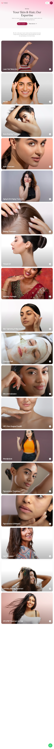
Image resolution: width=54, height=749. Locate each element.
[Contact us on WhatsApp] (50, 745)
